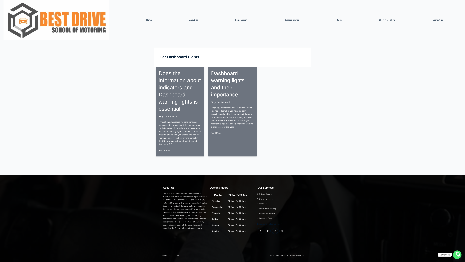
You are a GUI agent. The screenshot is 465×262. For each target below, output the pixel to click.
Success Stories (292, 20)
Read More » (164, 150)
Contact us (438, 20)
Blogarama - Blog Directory (269, 224)
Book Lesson (241, 20)
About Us (193, 20)
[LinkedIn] (275, 231)
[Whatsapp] (457, 254)
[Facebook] (260, 231)
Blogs (339, 20)
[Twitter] (268, 231)
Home (149, 20)
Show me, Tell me (387, 20)
